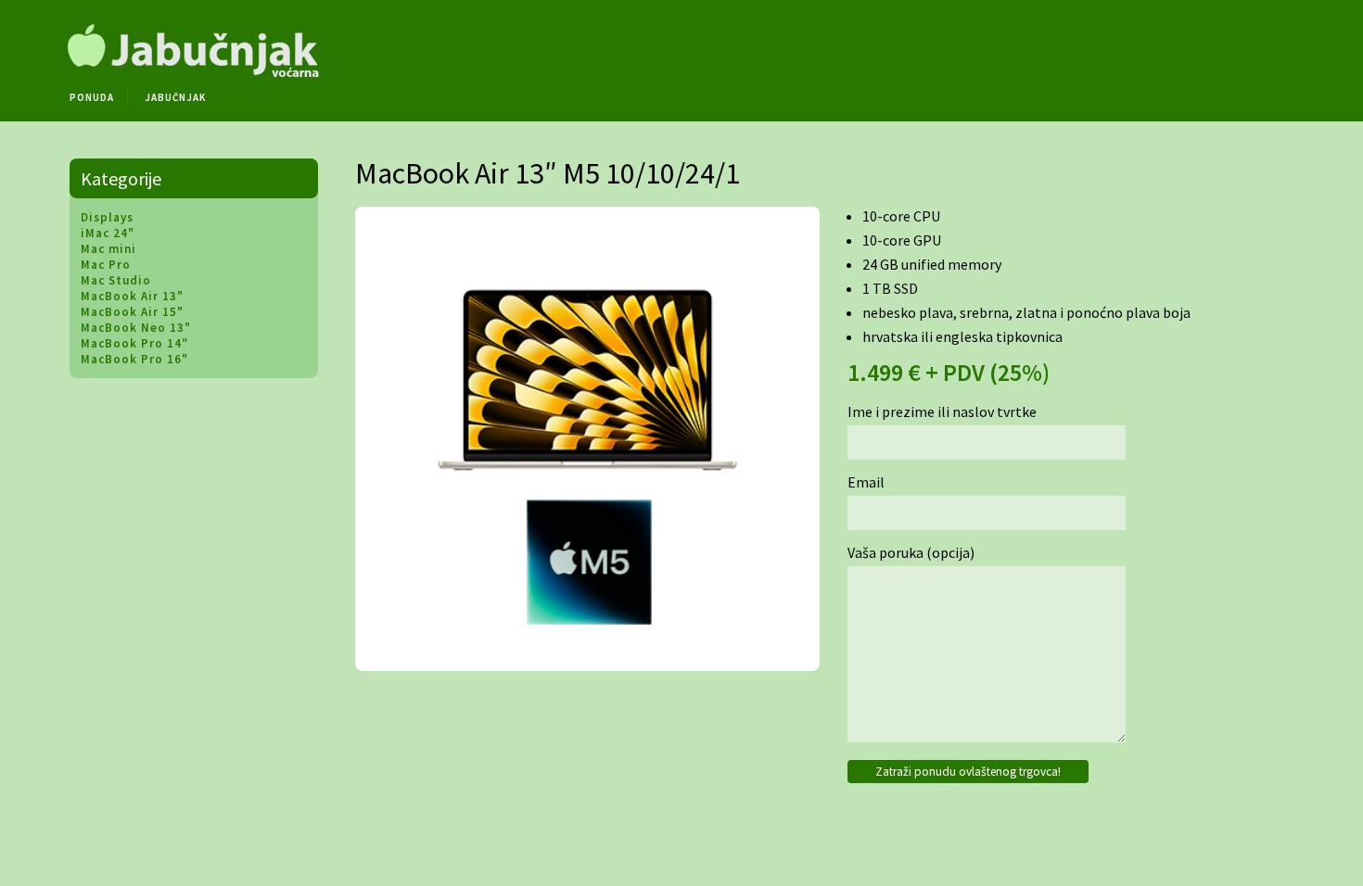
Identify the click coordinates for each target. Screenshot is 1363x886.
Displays (107, 217)
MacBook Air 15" (132, 312)
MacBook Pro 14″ (134, 343)
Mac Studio (116, 280)
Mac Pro (106, 264)
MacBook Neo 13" (136, 327)
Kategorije (121, 178)
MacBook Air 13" (132, 296)
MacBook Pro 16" (134, 359)
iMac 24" (107, 233)
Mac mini (108, 249)
